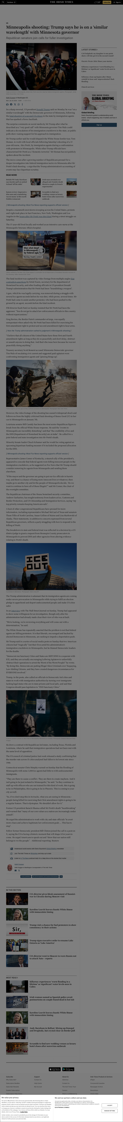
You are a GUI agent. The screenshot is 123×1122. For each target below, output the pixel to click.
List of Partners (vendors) (62, 1107)
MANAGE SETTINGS (109, 1111)
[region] (61, 1108)
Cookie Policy (24, 1112)
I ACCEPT (109, 1105)
